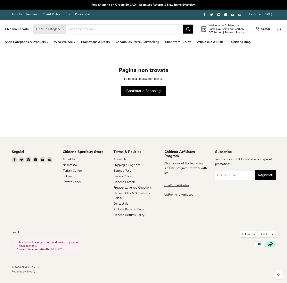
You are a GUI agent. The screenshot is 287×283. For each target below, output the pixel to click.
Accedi (265, 29)
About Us (17, 14)
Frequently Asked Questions (132, 188)
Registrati (265, 175)
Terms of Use (122, 171)
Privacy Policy (122, 176)
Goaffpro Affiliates (176, 185)
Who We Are (64, 42)
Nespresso (32, 14)
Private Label (82, 14)
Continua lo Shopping (143, 91)
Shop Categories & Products (25, 42)
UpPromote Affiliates (178, 195)
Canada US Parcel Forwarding (137, 42)
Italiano (253, 14)
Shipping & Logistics (126, 165)
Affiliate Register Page (128, 209)
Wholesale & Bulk (210, 42)
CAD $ (268, 14)
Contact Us (120, 204)
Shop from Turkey (178, 42)
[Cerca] (188, 29)
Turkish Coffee (51, 14)
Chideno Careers (124, 182)
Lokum (67, 14)
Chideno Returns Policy (128, 215)
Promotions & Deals (95, 42)
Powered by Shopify (23, 271)
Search (16, 232)
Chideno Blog (241, 42)
